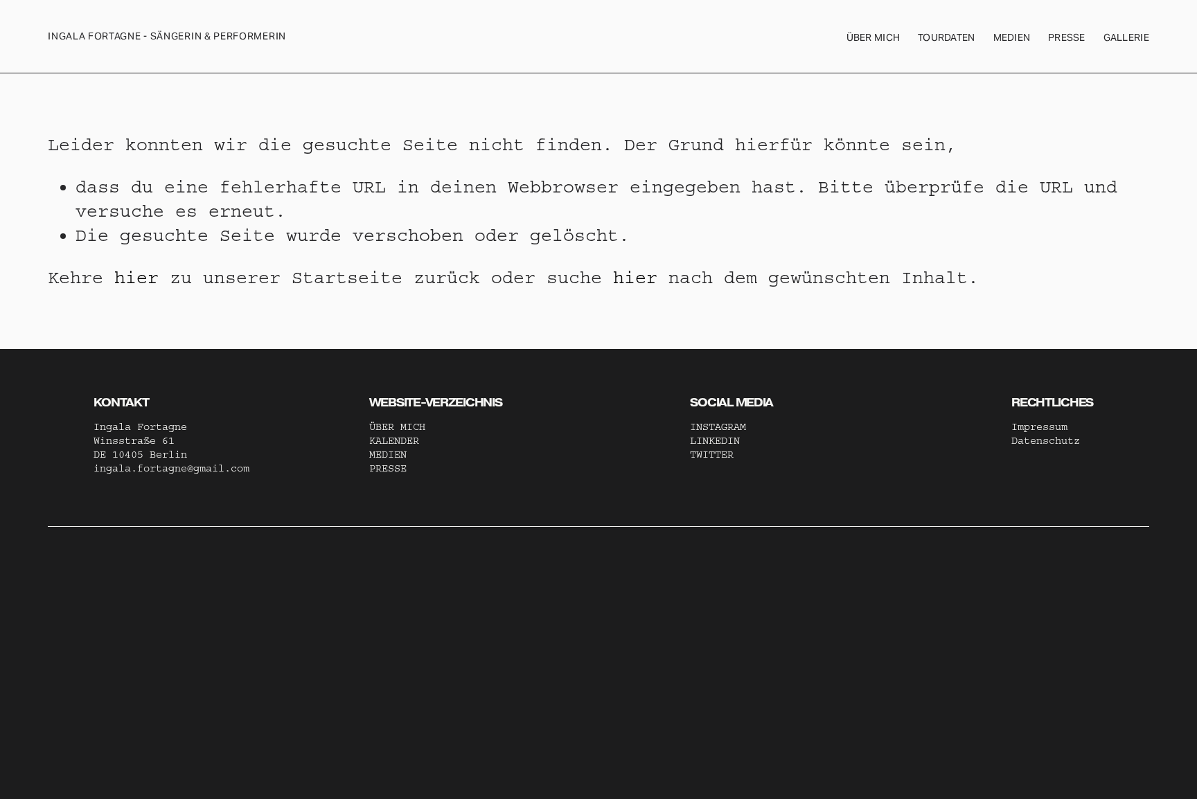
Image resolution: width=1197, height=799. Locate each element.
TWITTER (712, 454)
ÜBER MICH (873, 37)
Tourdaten (946, 37)
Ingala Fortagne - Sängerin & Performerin (167, 36)
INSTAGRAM (718, 427)
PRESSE (388, 468)
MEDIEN (388, 454)
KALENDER (394, 441)
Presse (1066, 37)
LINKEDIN (715, 441)
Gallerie (1126, 37)
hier (136, 277)
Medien (1012, 37)
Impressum (1039, 427)
